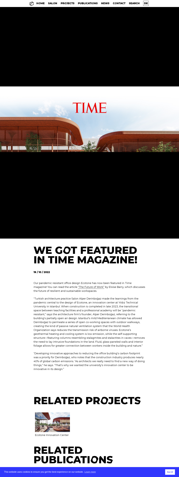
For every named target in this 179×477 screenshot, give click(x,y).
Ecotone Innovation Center (52, 435)
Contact (119, 3)
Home (40, 3)
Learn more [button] (90, 472)
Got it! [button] (170, 472)
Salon (52, 3)
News (105, 3)
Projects (67, 3)
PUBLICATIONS (88, 3)
